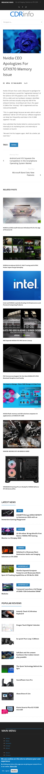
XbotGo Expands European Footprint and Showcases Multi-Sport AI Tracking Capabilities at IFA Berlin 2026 (21, 572)
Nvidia (13, 145)
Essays (8, 746)
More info (13, 766)
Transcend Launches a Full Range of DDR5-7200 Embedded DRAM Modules (22, 591)
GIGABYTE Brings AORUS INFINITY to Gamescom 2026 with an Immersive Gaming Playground (22, 517)
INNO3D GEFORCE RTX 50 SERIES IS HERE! (16, 451)
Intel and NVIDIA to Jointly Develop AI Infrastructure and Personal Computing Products (22, 304)
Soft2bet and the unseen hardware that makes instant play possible (27, 655)
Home (8, 738)
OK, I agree (5, 771)
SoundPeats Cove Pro (24, 680)
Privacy (8, 755)
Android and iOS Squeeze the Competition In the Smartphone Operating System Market (23, 161)
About (8, 748)
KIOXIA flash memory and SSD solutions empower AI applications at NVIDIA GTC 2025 (20, 415)
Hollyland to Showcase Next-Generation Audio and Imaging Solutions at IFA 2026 (21, 554)
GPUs (8, 83)
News (7, 741)
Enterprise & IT (23, 566)
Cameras (21, 548)
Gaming (20, 529)
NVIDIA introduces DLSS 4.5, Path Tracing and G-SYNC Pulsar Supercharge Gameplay (20, 266)
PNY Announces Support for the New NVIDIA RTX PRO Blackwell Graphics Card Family (21, 377)
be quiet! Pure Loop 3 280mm (27, 639)
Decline (14, 771)
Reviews (8, 743)
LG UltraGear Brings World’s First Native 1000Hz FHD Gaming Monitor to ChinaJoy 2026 (22, 535)
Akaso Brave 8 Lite (23, 694)
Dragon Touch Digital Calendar (28, 625)
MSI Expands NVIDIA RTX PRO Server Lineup (17, 340)
